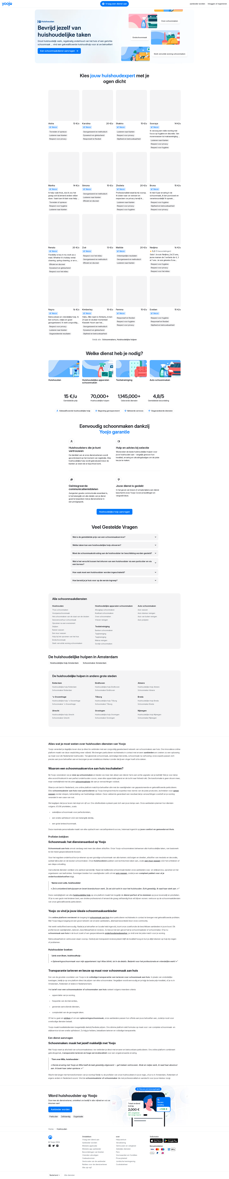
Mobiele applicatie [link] (89, 1146)
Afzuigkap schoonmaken (104, 610)
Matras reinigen (101, 640)
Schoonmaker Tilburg (103, 704)
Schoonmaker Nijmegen (147, 718)
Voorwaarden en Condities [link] (126, 1155)
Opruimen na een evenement (63, 623)
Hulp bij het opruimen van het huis (65, 637)
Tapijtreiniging (100, 634)
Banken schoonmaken (104, 630)
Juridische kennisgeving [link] (125, 1161)
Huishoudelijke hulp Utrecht (63, 715)
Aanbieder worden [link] (60, 1109)
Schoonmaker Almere (146, 690)
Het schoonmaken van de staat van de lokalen (70, 616)
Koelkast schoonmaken (104, 613)
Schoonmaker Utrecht (60, 718)
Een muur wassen (59, 633)
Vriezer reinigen (101, 620)
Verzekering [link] (121, 1143)
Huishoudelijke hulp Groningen (107, 715)
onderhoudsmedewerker (116, 933)
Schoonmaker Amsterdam (94, 663)
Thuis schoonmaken (60, 610)
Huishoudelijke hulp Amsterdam (64, 663)
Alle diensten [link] (69, 1175)
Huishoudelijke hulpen (127, 339)
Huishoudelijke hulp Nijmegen (149, 715)
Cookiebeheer (122, 1164)
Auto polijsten (143, 620)
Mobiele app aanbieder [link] (91, 1149)
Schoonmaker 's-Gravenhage (64, 704)
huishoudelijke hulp (82, 895)
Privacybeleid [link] (121, 1158)
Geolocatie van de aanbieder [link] (94, 1161)
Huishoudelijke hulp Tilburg (106, 701)
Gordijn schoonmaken (103, 644)
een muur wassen (152, 861)
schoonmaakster (82, 781)
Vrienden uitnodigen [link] (90, 1155)
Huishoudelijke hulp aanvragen (114, 512)
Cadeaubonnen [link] (88, 1158)
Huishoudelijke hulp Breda (148, 701)
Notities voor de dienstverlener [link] (94, 1164)
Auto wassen (143, 610)
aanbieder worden (197, 4)
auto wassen (121, 873)
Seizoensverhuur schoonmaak (64, 620)
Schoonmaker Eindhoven (105, 690)
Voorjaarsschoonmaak (61, 613)
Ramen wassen (58, 630)
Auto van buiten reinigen (147, 616)
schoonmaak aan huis (99, 917)
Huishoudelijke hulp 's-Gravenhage (66, 701)
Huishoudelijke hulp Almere (148, 687)
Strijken (55, 627)
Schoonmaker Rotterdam (62, 690)
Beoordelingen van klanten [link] (93, 1152)
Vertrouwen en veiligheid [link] (126, 1146)
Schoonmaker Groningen (105, 718)
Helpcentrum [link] (121, 1140)
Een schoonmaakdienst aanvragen (57, 51)
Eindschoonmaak (59, 640)
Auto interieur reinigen (146, 613)
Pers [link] (118, 1152)
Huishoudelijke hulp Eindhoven (107, 687)
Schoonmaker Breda (146, 704)
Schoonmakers (109, 339)
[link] (63, 115)
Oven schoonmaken (103, 616)
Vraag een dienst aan (116, 4)
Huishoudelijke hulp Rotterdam (64, 687)
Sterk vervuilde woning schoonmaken (67, 643)
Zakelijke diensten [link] (123, 1149)
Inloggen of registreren (217, 4)
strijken (67, 1018)
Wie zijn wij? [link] (87, 1167)
